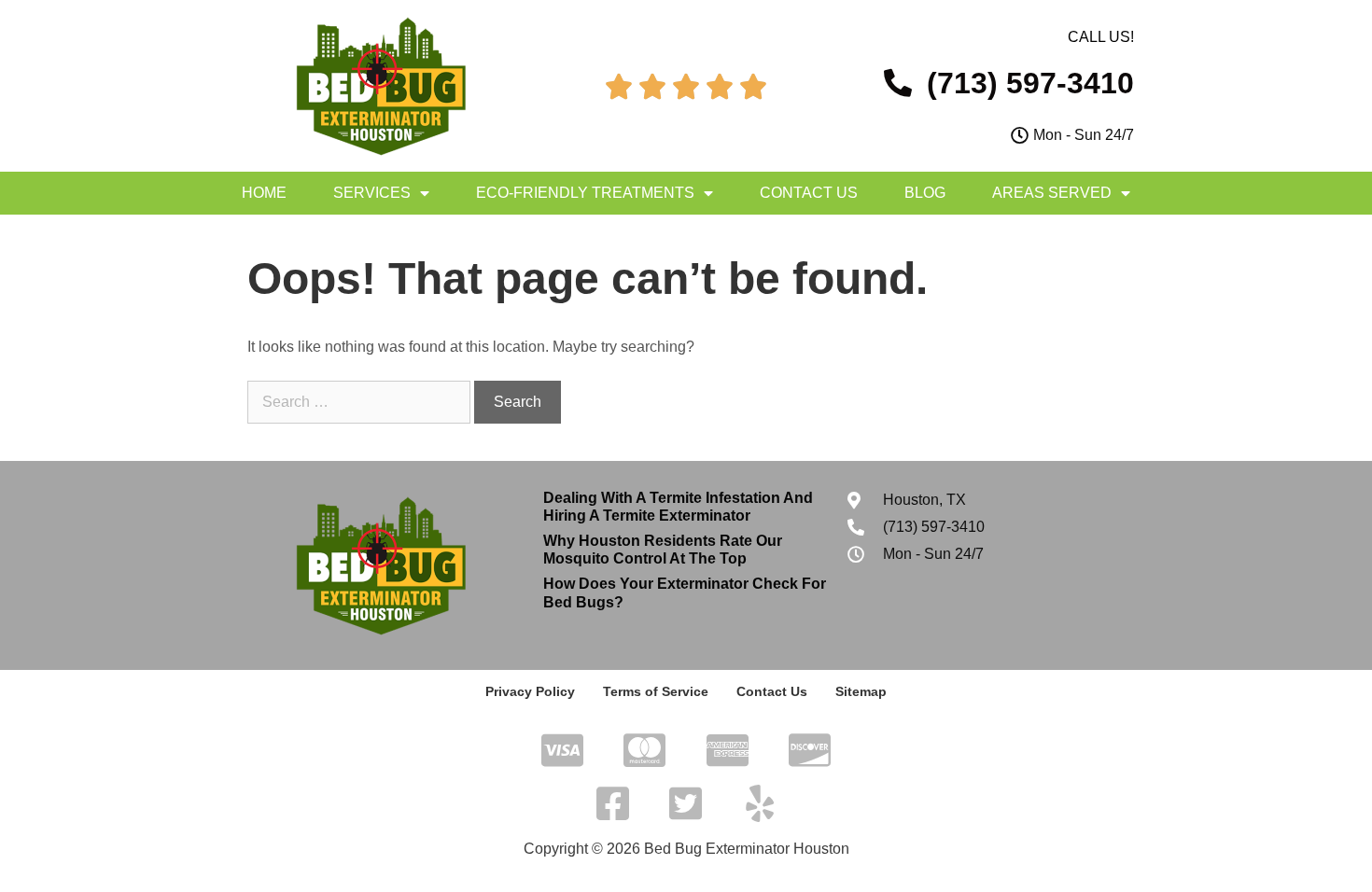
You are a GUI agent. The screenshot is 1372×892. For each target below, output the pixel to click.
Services (372, 193)
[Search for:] (360, 402)
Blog (924, 193)
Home (264, 193)
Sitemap (861, 691)
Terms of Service (655, 691)
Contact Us (809, 193)
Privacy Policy (530, 691)
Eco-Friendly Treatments (585, 193)
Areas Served (1052, 193)
